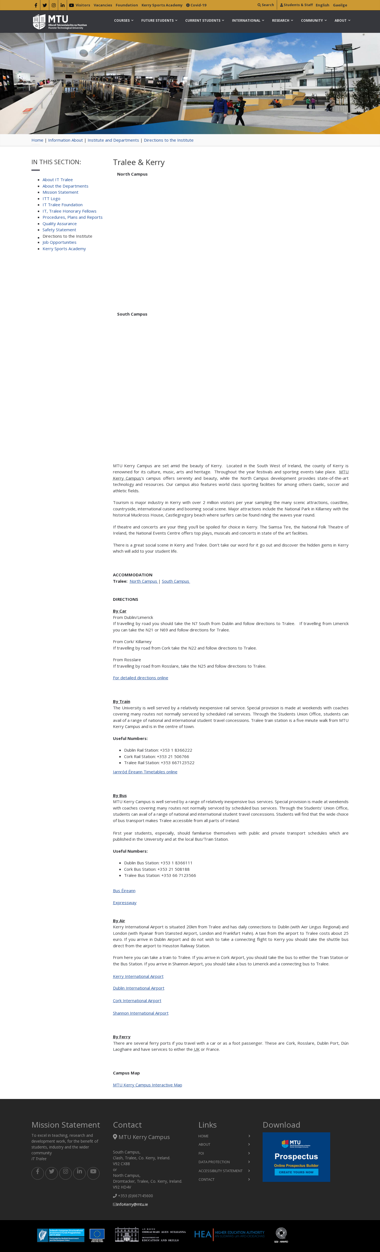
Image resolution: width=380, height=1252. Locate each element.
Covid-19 (198, 5)
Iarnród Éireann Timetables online (145, 771)
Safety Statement (59, 229)
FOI (201, 1153)
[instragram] (53, 6)
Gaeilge (340, 5)
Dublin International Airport (138, 988)
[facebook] (35, 6)
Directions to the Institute (169, 140)
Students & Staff (298, 5)
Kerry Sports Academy (162, 5)
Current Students (202, 20)
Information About (65, 140)
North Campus (144, 581)
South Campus (176, 581)
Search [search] (267, 5)
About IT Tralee (58, 179)
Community (312, 20)
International (246, 20)
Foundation (127, 5)
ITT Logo (51, 198)
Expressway (125, 902)
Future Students (157, 20)
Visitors (83, 5)
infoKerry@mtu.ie (132, 1204)
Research (280, 20)
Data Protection (214, 1161)
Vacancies (103, 5)
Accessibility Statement (221, 1170)
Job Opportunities (60, 242)
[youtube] (71, 6)
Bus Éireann (124, 890)
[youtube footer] (93, 1173)
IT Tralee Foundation (63, 204)
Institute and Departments (113, 140)
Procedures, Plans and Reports (73, 217)
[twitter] (44, 6)
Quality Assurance (60, 223)
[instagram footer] (65, 1173)
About (341, 20)
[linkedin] (62, 6)
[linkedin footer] (79, 1173)
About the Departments (65, 186)
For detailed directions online (140, 677)
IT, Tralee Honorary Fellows (70, 211)
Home (37, 140)
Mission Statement (60, 192)
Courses (122, 20)
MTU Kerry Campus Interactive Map (147, 1085)
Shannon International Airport (141, 1013)
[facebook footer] (37, 1173)
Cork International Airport (137, 1000)
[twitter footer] (51, 1173)
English (322, 5)
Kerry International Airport (138, 976)
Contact (206, 1179)
